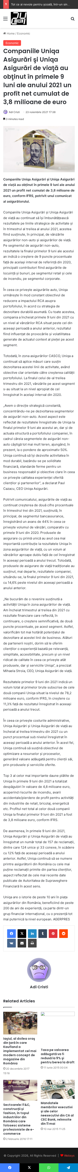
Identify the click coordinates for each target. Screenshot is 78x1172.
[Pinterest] (53, 933)
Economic (23, 33)
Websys (69, 1155)
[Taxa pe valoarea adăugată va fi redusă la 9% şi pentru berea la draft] (58, 1029)
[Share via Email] (22, 943)
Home (10, 33)
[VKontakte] (11, 943)
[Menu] (5, 20)
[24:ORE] (19, 18)
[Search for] (72, 20)
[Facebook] (11, 933)
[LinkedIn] (32, 933)
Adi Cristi (14, 112)
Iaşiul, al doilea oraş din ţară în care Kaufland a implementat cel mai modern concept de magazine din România (19, 1050)
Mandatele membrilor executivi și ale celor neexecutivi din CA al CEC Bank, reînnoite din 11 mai (57, 1113)
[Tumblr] (42, 933)
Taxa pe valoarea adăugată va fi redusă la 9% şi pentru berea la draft (58, 1056)
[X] (22, 933)
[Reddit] (63, 933)
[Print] (32, 943)
